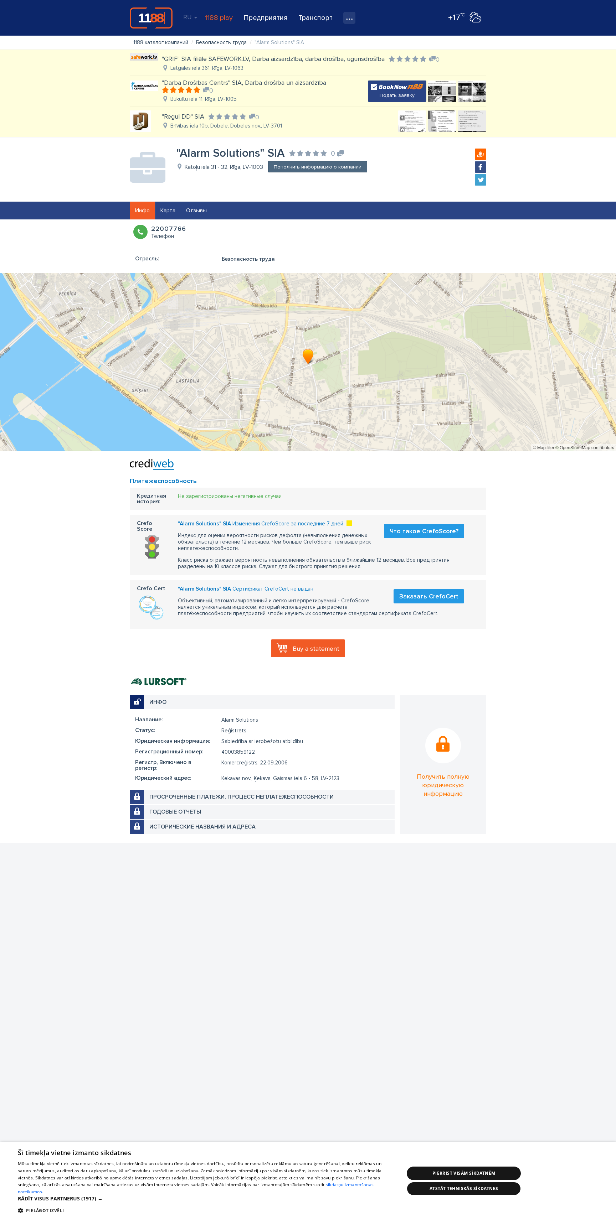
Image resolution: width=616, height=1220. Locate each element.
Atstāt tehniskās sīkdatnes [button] (464, 1188)
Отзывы (196, 210)
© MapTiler (543, 447)
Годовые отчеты (175, 811)
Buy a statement (316, 649)
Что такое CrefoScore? (424, 531)
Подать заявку (397, 95)
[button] (205, 1198)
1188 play (219, 18)
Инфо (142, 210)
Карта (167, 210)
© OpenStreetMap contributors (584, 447)
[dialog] (308, 1181)
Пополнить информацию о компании (317, 167)
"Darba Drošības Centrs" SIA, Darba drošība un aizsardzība (244, 83)
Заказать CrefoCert (428, 596)
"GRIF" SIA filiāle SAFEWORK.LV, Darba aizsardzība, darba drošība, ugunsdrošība (273, 59)
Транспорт (315, 18)
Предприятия (265, 18)
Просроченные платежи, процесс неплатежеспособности (241, 796)
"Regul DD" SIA (183, 116)
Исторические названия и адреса (202, 826)
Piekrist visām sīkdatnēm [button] (464, 1173)
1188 (151, 17)
